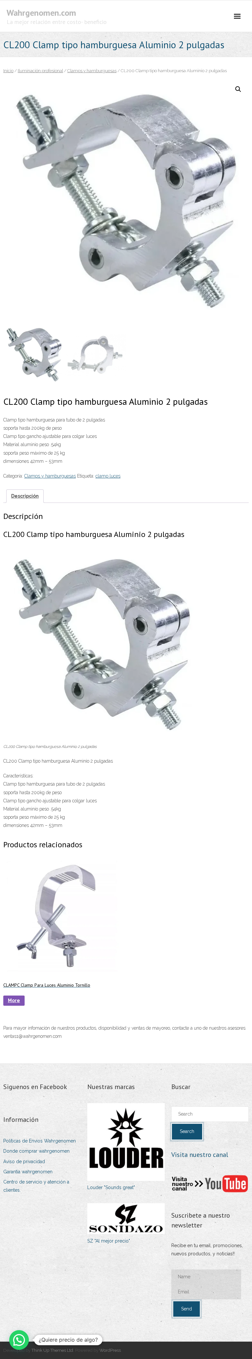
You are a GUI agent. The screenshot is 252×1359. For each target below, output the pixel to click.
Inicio (8, 70)
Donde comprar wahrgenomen (36, 1151)
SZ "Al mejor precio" (108, 1241)
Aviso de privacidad (24, 1161)
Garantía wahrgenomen (27, 1171)
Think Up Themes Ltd (52, 1350)
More (14, 1000)
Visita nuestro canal (199, 1154)
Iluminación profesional (40, 70)
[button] (238, 89)
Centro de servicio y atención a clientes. (36, 1186)
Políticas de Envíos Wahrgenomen (39, 1140)
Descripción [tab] (25, 496)
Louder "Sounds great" (111, 1187)
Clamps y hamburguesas (91, 70)
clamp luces (107, 476)
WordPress (110, 1350)
